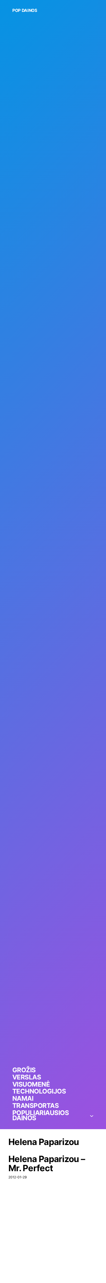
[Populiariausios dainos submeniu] (92, 1116)
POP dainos (24, 10)
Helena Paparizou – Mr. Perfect (46, 1163)
